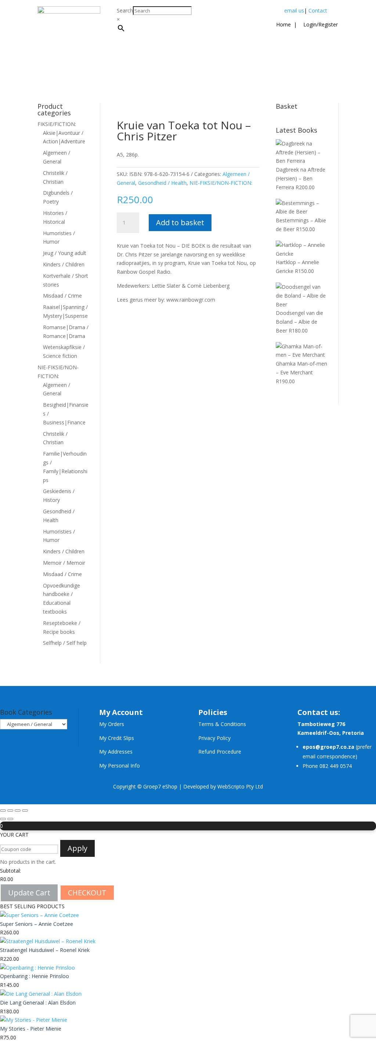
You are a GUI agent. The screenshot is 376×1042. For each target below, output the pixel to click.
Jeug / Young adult (64, 252)
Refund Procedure (219, 751)
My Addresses (116, 751)
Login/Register (320, 24)
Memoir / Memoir (64, 562)
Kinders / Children (63, 264)
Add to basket (180, 222)
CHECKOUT (87, 893)
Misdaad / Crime (62, 295)
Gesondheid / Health (162, 182)
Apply (77, 848)
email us (294, 10)
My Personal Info (119, 765)
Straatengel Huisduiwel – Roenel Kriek (45, 949)
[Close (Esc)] (25, 810)
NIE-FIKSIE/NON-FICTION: (220, 182)
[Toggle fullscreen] (10, 810)
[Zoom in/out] (3, 810)
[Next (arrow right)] (10, 819)
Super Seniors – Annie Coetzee (36, 923)
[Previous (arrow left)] (3, 819)
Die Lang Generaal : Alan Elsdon (38, 1002)
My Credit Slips (116, 737)
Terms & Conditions (222, 724)
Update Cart (29, 893)
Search (125, 10)
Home (283, 24)
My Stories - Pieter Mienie (30, 1028)
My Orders (111, 724)
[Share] (18, 810)
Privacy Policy (214, 737)
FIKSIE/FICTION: (56, 124)
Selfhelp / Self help (65, 642)
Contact (317, 10)
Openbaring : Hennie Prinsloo (34, 976)
